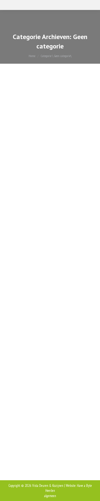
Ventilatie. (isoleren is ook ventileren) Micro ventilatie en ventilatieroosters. (43, 101)
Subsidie (20, 224)
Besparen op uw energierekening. (46, 347)
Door (44, 118)
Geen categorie (21, 118)
